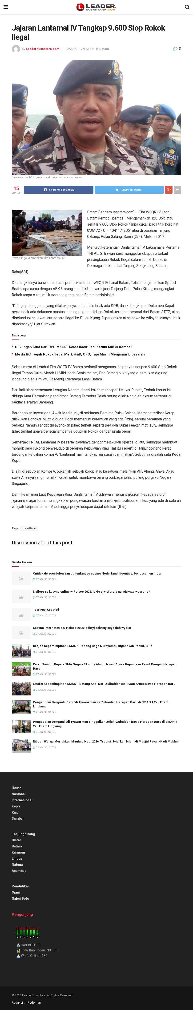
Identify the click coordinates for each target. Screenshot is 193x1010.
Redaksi (17, 1002)
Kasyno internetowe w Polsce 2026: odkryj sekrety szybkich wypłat (82, 628)
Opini (16, 892)
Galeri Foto (20, 898)
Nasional (19, 794)
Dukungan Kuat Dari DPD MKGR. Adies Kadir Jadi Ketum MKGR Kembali (73, 347)
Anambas (19, 871)
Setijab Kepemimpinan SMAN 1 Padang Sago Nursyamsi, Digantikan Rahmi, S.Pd (93, 646)
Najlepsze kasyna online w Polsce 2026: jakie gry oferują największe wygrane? (91, 591)
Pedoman (34, 1002)
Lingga (17, 858)
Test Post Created (46, 609)
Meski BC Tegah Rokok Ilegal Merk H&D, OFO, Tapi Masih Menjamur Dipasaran (80, 354)
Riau (15, 812)
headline (29, 528)
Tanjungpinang (23, 834)
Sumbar (18, 818)
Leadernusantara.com (42, 49)
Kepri (16, 806)
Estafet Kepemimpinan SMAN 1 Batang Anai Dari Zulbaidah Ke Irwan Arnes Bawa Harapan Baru (104, 684)
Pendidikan (21, 886)
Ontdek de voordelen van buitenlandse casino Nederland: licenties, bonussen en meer (97, 573)
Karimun (18, 852)
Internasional (22, 800)
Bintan (17, 840)
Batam (104, 49)
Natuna (17, 864)
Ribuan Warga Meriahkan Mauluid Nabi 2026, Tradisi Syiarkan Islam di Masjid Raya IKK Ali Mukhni (106, 741)
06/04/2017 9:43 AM (80, 49)
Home (16, 788)
